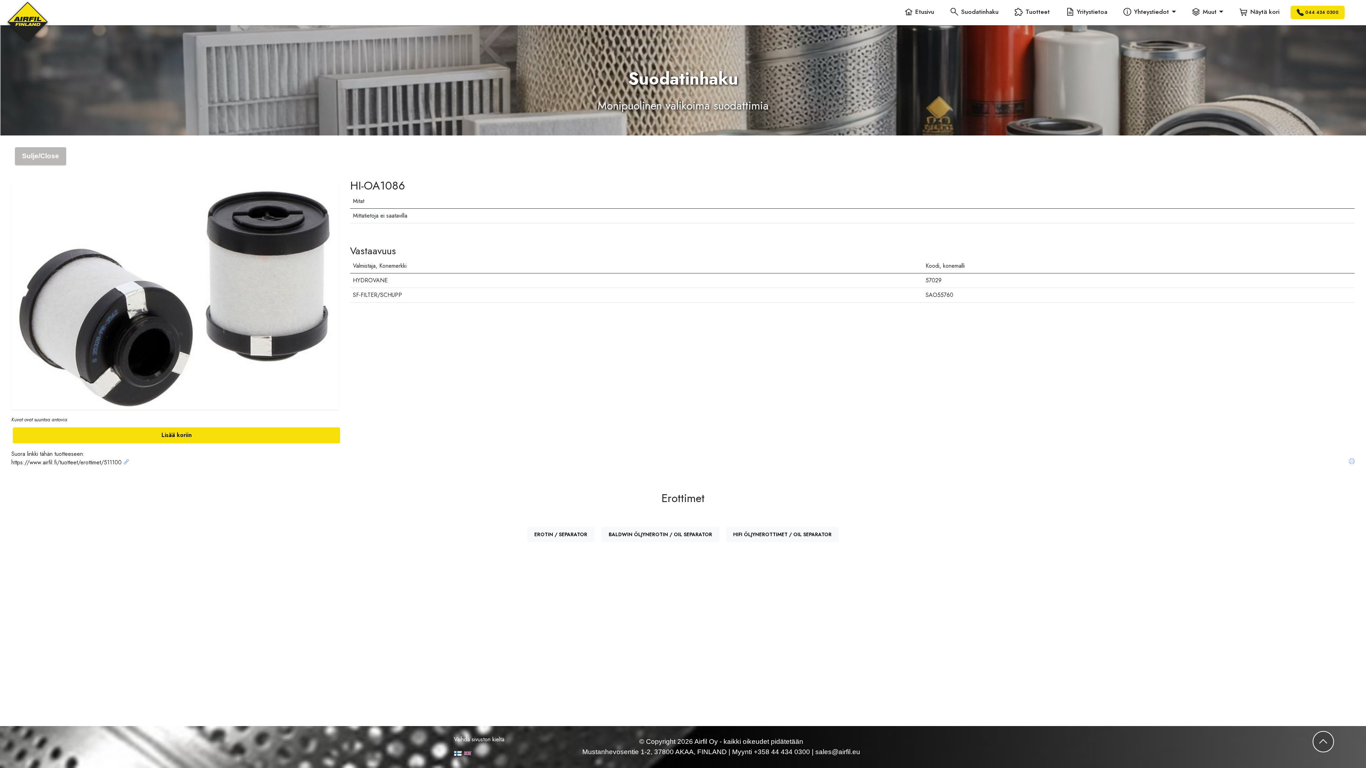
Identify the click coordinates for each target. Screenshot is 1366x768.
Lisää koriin (177, 435)
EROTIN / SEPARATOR (560, 534)
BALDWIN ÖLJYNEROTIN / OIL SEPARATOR (660, 534)
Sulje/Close (40, 156)
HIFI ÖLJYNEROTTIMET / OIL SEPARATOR (782, 534)
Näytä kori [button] (1265, 11)
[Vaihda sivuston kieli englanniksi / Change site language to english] (492, 753)
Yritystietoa (1092, 11)
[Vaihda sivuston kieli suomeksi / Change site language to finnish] (458, 753)
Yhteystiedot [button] (1151, 11)
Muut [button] (1210, 11)
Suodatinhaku (980, 11)
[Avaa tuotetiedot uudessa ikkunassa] (126, 462)
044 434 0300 (1322, 12)
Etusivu (924, 11)
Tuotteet (1038, 11)
